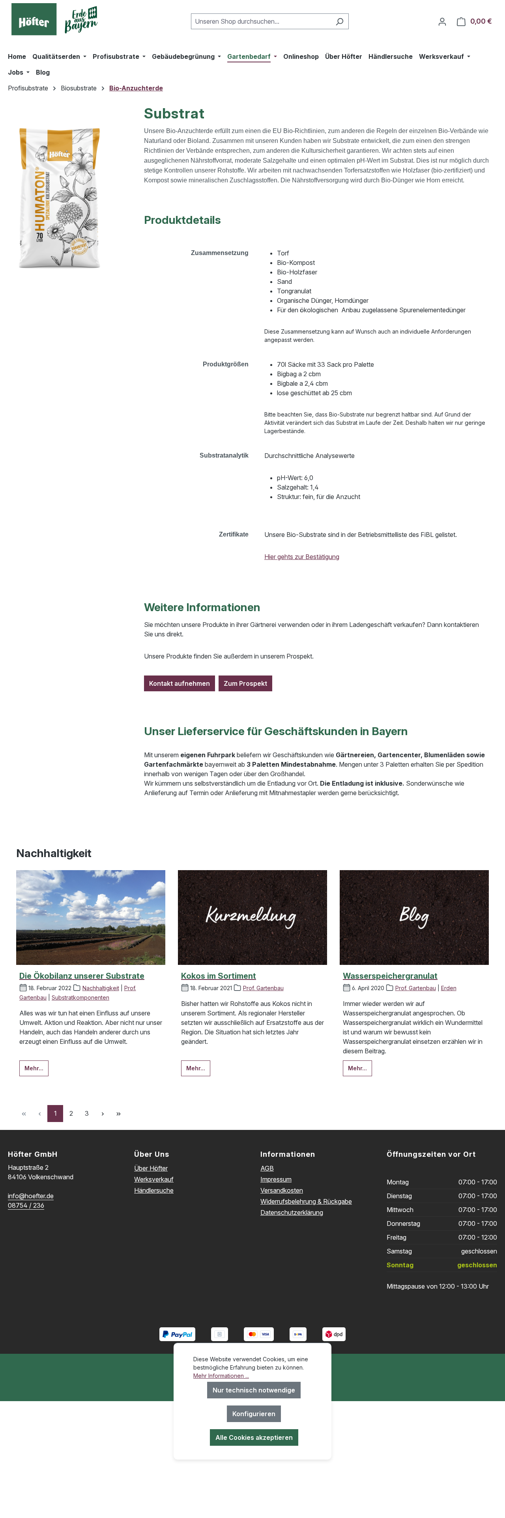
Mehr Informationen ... (221, 1375)
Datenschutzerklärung (291, 1212)
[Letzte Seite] (118, 1113)
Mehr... (33, 1068)
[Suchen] (339, 21)
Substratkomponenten (80, 997)
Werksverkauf (154, 1179)
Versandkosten (281, 1190)
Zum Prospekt (245, 683)
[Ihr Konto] (442, 21)
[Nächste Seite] (102, 1113)
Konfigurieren (253, 1414)
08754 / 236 (26, 1205)
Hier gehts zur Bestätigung (301, 557)
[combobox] (261, 21)
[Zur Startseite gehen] (57, 19)
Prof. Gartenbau (263, 988)
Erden (448, 988)
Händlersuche (154, 1190)
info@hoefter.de (31, 1196)
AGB (267, 1168)
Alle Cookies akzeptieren (254, 1437)
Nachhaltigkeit (100, 988)
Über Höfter (151, 1168)
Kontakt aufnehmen (179, 683)
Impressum (276, 1179)
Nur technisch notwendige (254, 1390)
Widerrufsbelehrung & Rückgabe (306, 1201)
